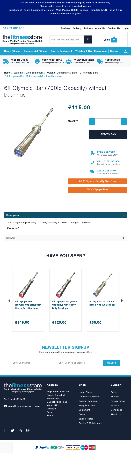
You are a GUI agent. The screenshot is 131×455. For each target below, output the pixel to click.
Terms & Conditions (116, 407)
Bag (111, 39)
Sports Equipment (88, 401)
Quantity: (73, 120)
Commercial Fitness (89, 396)
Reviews (65, 28)
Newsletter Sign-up (65, 348)
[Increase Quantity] (124, 121)
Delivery (115, 392)
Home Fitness (86, 392)
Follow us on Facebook (5, 430)
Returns (115, 396)
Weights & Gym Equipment (87, 407)
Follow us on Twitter (12, 430)
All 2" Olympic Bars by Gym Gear (97, 181)
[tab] (65, 215)
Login (125, 28)
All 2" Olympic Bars (97, 189)
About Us (116, 414)
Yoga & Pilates (86, 418)
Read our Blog (20, 430)
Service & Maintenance (90, 423)
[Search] (88, 39)
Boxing (82, 414)
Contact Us (114, 28)
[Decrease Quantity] (92, 121)
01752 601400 (112, 161)
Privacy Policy (118, 401)
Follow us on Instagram (28, 430)
